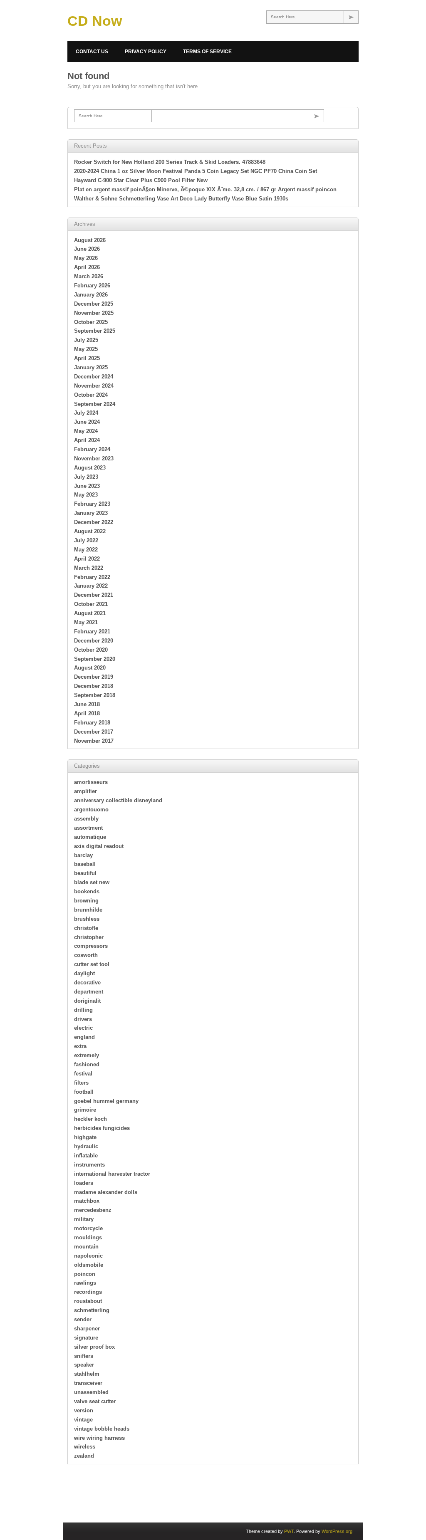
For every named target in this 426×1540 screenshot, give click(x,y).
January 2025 (91, 367)
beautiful (85, 873)
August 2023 (90, 468)
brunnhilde (88, 910)
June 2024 (87, 422)
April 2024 (87, 440)
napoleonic (88, 1256)
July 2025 (86, 340)
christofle (86, 928)
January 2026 (91, 295)
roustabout (88, 1301)
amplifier (85, 791)
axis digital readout (99, 846)
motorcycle (88, 1228)
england (84, 1037)
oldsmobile (88, 1265)
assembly (86, 819)
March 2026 (88, 276)
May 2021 (86, 622)
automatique (90, 837)
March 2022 (88, 568)
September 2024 (94, 404)
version (83, 1410)
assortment (88, 828)
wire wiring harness (99, 1438)
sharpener (87, 1328)
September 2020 (94, 659)
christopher (89, 937)
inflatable (86, 1155)
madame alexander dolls (105, 1192)
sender (83, 1319)
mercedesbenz (92, 1210)
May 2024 (86, 431)
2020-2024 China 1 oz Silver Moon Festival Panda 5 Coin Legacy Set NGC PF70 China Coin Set (195, 171)
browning (86, 900)
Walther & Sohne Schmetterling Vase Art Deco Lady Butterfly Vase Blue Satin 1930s (181, 198)
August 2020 (90, 668)
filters (81, 1083)
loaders (83, 1183)
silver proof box (94, 1347)
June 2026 (87, 249)
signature (86, 1338)
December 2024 (93, 376)
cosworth (86, 955)
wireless (84, 1447)
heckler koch (90, 1119)
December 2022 (93, 522)
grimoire (85, 1110)
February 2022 (92, 577)
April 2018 (87, 713)
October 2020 (91, 650)
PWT (289, 1531)
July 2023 (86, 477)
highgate (85, 1137)
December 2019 (93, 677)
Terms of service (207, 51)
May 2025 (86, 349)
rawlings (85, 1283)
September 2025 (94, 331)
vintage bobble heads (101, 1429)
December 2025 (93, 304)
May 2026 (86, 258)
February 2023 (92, 504)
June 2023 (87, 486)
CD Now (94, 21)
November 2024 (94, 386)
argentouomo (91, 809)
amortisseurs (91, 782)
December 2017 (93, 732)
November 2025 (94, 313)
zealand (84, 1456)
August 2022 (90, 531)
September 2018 (94, 695)
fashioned (86, 1064)
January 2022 (91, 586)
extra (80, 1046)
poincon (84, 1274)
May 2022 (86, 549)
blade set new (91, 882)
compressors (91, 946)
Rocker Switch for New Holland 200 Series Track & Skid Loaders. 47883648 (169, 162)
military (84, 1219)
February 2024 (92, 449)
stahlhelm (86, 1374)
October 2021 (91, 604)
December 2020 (93, 641)
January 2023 (91, 513)
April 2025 (87, 358)
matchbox (86, 1201)
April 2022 (87, 559)
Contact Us (92, 51)
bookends (86, 891)
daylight (84, 973)
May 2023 (86, 495)
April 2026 (87, 267)
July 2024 (86, 413)
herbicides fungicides (102, 1128)
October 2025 (91, 322)
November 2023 (94, 458)
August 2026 (90, 240)
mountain (86, 1246)
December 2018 (93, 686)
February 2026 (92, 285)
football (84, 1092)
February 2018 (92, 722)
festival (83, 1073)
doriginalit (87, 1001)
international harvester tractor (112, 1174)
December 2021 (93, 595)
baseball (85, 864)
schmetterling (91, 1310)
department (88, 992)
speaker (84, 1365)
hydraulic (86, 1146)
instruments (89, 1165)
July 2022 (86, 540)
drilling (83, 1010)
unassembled (91, 1392)
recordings (88, 1292)
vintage (83, 1419)
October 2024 (91, 395)
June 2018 (87, 704)
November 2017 (94, 741)
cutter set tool (91, 964)
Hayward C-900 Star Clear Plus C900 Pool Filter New (141, 180)
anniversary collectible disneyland (118, 800)
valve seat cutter (95, 1401)
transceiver (88, 1383)
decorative (87, 982)
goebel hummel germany (106, 1101)
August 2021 (90, 613)
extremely (86, 1055)
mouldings (88, 1237)
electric (83, 1028)
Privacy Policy (145, 51)
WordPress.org (337, 1531)
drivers (83, 1019)
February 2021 (92, 631)
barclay (83, 855)
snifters (83, 1356)
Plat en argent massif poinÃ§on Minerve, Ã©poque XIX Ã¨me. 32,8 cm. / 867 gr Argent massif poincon (205, 189)
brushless (86, 919)
